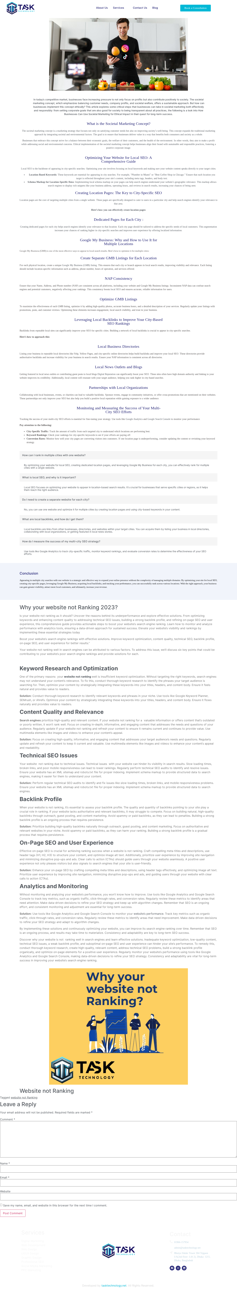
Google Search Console (158, 419)
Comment (7, 1119)
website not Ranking (24, 1097)
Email (4, 1177)
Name (5, 1163)
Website (5, 1191)
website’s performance (148, 913)
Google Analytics (134, 419)
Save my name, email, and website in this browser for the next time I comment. (55, 1205)
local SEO (116, 289)
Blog (155, 7)
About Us (102, 7)
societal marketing (35, 131)
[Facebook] (172, 1268)
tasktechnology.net (113, 1285)
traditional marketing (204, 131)
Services (118, 7)
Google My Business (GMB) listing (79, 265)
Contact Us (140, 7)
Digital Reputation (107, 374)
